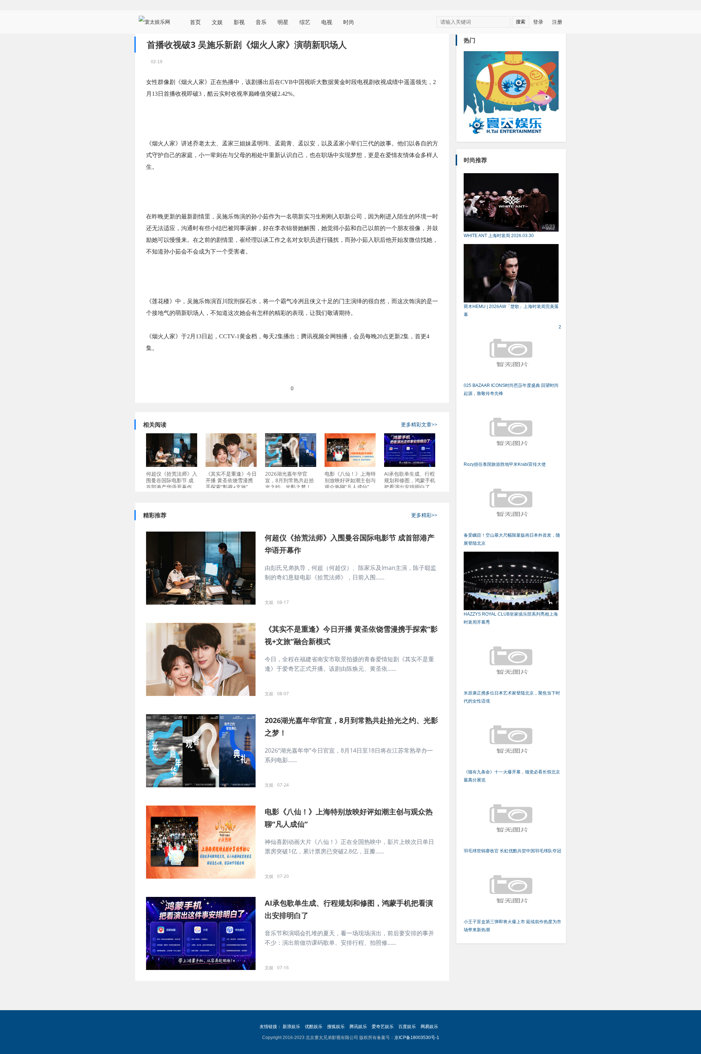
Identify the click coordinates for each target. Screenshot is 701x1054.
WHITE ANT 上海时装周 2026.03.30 (499, 235)
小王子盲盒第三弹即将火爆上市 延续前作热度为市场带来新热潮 (512, 925)
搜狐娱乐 (336, 1026)
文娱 (217, 22)
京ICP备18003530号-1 (416, 1037)
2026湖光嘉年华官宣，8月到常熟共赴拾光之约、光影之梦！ (289, 480)
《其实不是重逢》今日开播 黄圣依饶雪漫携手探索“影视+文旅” (231, 480)
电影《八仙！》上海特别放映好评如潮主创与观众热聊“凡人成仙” (350, 480)
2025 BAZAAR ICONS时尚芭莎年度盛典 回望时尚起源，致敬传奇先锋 (512, 360)
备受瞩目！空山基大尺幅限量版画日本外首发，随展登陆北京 (512, 539)
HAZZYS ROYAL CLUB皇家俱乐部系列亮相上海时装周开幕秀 (511, 618)
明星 (282, 22)
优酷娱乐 (313, 1026)
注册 (557, 21)
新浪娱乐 (291, 1026)
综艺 (304, 22)
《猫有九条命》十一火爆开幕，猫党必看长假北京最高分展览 (512, 776)
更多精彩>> (424, 515)
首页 (195, 22)
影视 (239, 22)
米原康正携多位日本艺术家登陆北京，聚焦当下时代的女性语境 (512, 697)
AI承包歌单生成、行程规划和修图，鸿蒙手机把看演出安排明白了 (409, 480)
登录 (538, 21)
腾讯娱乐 (358, 1026)
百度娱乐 (407, 1026)
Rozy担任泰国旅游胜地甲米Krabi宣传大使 (505, 464)
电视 (326, 22)
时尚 (348, 22)
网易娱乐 (429, 1026)
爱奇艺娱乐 (383, 1026)
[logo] (157, 21)
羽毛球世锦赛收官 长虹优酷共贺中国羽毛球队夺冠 (512, 850)
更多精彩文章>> (419, 424)
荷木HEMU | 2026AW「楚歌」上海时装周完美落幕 (511, 310)
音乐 (261, 22)
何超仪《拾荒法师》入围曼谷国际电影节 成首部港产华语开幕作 (171, 480)
